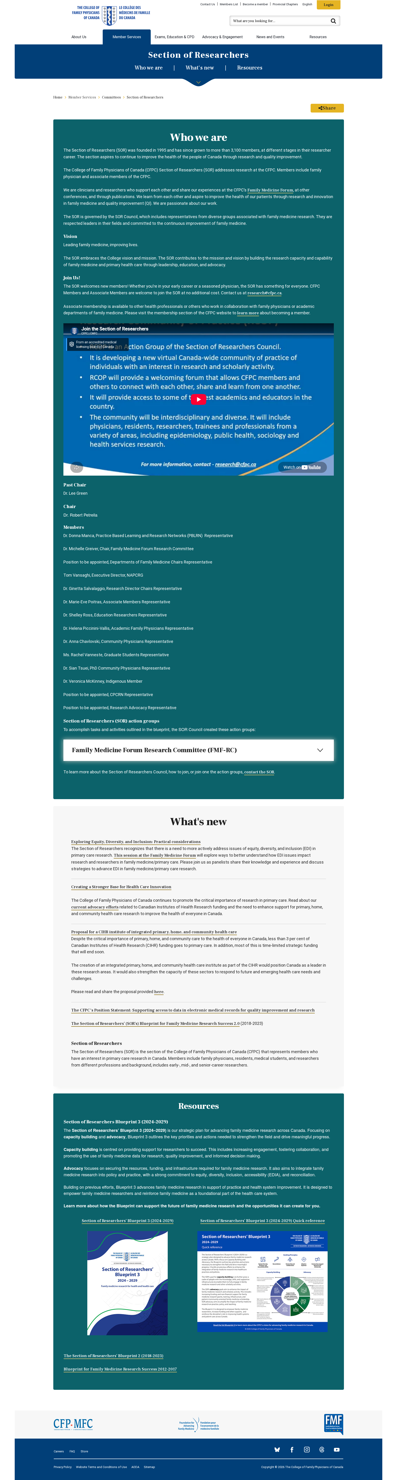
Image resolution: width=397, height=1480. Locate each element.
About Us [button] (78, 37)
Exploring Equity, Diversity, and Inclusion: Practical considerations (136, 841)
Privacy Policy (62, 1467)
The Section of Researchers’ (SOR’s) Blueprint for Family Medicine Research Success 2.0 (155, 1023)
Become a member (255, 4)
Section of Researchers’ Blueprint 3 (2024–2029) (127, 1220)
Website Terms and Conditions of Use (101, 1467)
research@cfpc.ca (264, 293)
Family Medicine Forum (270, 190)
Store (84, 1451)
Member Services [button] (127, 37)
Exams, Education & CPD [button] (174, 37)
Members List (229, 4)
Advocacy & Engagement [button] (222, 37)
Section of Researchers (145, 97)
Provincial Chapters (285, 4)
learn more (248, 313)
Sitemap (149, 1467)
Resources (318, 37)
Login (329, 5)
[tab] (198, 750)
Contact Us (207, 4)
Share (329, 108)
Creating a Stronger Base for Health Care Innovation (121, 887)
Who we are (149, 68)
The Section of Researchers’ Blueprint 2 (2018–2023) (113, 1356)
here (159, 991)
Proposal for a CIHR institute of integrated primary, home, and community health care (154, 932)
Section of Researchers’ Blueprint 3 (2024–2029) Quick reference (262, 1220)
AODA (135, 1467)
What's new (200, 68)
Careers (59, 1451)
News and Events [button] (270, 37)
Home (57, 97)
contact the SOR (259, 772)
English (307, 4)
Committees (111, 97)
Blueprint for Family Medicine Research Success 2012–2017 (120, 1369)
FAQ (72, 1451)
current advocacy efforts (95, 907)
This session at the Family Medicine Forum (155, 855)
